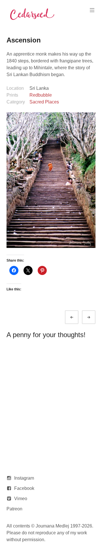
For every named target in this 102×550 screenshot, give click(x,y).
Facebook (24, 488)
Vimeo (20, 498)
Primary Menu (92, 10)
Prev (76, 317)
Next (93, 317)
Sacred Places (44, 101)
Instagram (24, 478)
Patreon (14, 508)
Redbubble (40, 95)
